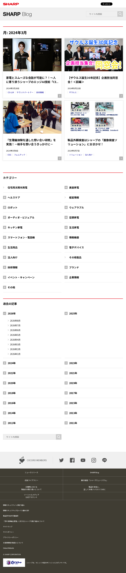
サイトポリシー (8, 532)
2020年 (12, 383)
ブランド (74, 267)
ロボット (13, 207)
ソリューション (75, 154)
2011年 (73, 423)
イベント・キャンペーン (21, 277)
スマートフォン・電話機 (21, 237)
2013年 (73, 413)
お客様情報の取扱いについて (13, 543)
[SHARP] (11, 2)
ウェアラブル (76, 207)
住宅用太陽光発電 (17, 187)
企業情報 (74, 277)
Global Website (8, 548)
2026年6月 (15, 330)
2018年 (12, 393)
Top (118, 565)
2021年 (73, 373)
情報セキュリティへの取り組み (13, 505)
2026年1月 (15, 353)
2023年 (73, 363)
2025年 (73, 313)
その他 (11, 287)
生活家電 (74, 227)
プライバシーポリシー (10, 537)
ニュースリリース (31, 472)
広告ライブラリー (31, 480)
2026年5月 (15, 334)
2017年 (73, 393)
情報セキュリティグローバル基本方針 (16, 510)
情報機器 (74, 237)
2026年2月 (15, 349)
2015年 (73, 403)
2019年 (73, 383)
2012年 (12, 423)
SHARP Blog (94, 472)
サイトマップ (7, 526)
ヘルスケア (14, 197)
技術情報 (40, 92)
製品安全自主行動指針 (10, 516)
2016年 (12, 403)
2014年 (12, 413)
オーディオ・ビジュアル (21, 217)
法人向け (88, 154)
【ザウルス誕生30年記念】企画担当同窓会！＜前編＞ (93, 80)
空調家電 (74, 217)
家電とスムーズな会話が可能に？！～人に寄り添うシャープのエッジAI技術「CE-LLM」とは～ (32, 80)
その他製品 (75, 257)
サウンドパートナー (25, 92)
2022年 (12, 373)
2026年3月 (15, 344)
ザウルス (73, 92)
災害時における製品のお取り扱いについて (31, 488)
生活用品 (13, 247)
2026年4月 (15, 339)
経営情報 (74, 197)
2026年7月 (15, 325)
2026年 (12, 313)
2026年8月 (15, 320)
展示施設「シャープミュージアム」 (94, 480)
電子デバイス (76, 247)
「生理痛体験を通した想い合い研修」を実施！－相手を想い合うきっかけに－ (31, 142)
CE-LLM (11, 92)
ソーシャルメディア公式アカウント (31, 495)
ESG (9, 154)
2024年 (12, 363)
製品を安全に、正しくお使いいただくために (95, 488)
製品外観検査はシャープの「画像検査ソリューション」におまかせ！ (92, 142)
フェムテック (19, 154)
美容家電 (74, 187)
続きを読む (59, 96)
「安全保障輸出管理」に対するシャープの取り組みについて (23, 521)
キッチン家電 (15, 227)
